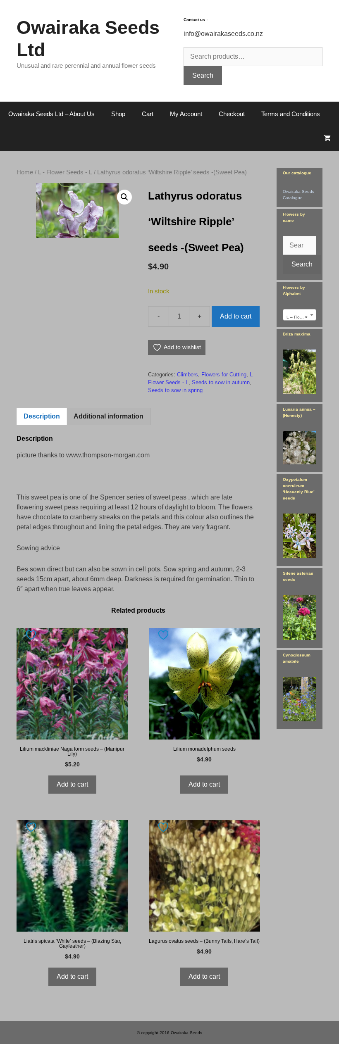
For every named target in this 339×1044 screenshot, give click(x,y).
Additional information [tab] (108, 416)
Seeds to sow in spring (175, 390)
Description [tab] (42, 416)
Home (25, 172)
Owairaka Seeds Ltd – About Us (51, 113)
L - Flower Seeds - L (65, 172)
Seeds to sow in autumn (221, 382)
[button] (124, 197)
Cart (147, 113)
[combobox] (299, 315)
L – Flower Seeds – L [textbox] (301, 317)
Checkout (232, 113)
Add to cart (235, 316)
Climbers (187, 374)
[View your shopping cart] (327, 138)
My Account (186, 113)
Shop (118, 113)
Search (202, 75)
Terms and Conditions (290, 113)
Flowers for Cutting (223, 374)
